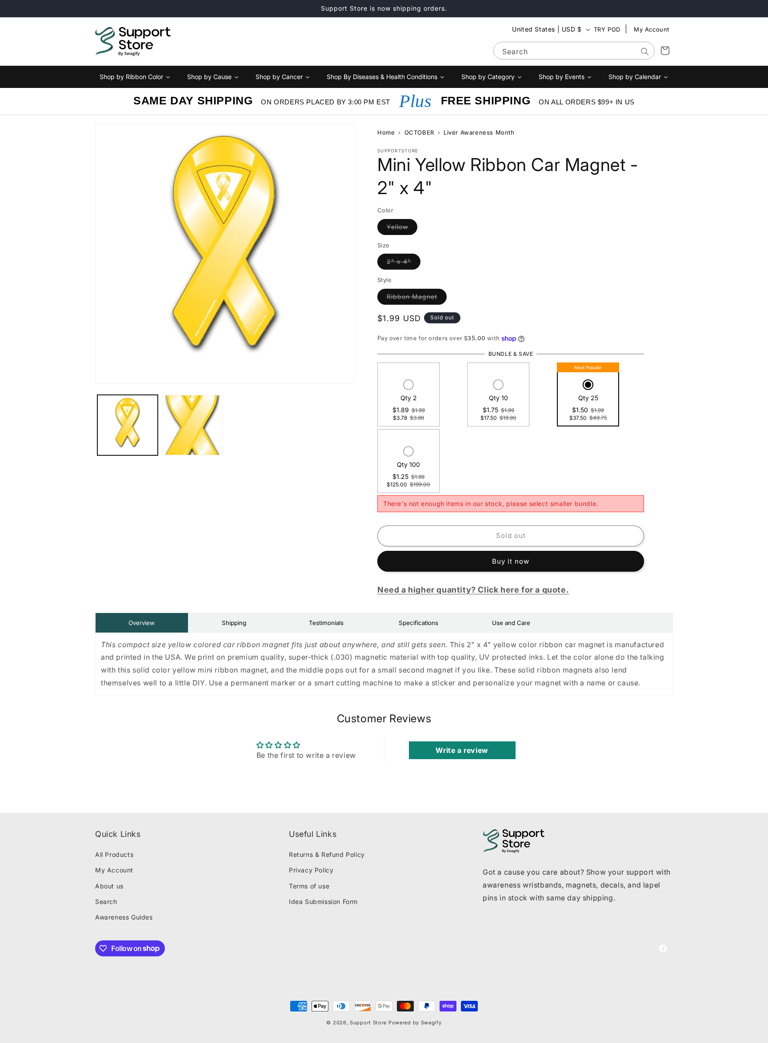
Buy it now (510, 561)
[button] (408, 401)
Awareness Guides (124, 917)
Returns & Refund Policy (327, 855)
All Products (114, 855)
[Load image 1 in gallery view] (127, 425)
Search (106, 901)
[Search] (645, 51)
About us (109, 886)
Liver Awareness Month (479, 132)
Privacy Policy (311, 870)
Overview (141, 622)
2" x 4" (403, 262)
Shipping (234, 622)
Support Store (368, 1022)
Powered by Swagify (415, 1022)
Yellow (402, 227)
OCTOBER (419, 132)
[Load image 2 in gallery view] (192, 425)
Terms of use (309, 886)
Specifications (418, 622)
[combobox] (574, 51)
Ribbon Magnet (417, 296)
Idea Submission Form (323, 901)
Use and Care (511, 622)
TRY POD (607, 29)
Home (386, 132)
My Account (651, 29)
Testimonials (326, 622)
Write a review (462, 749)
